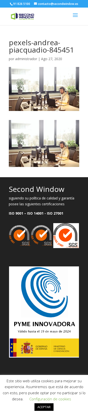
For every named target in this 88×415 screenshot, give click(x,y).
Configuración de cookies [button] (50, 398)
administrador (26, 58)
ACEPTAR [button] (44, 407)
